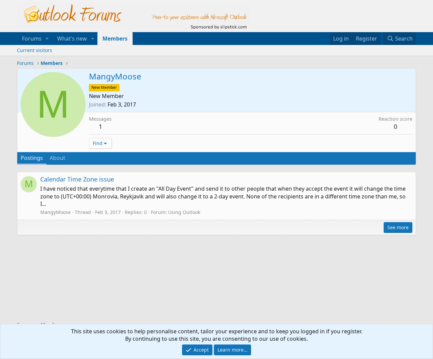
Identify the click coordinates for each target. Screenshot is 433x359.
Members (115, 38)
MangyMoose (55, 212)
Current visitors (34, 50)
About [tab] (57, 158)
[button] (47, 38)
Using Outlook (184, 212)
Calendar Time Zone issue (77, 179)
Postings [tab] (32, 158)
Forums (32, 38)
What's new (72, 38)
